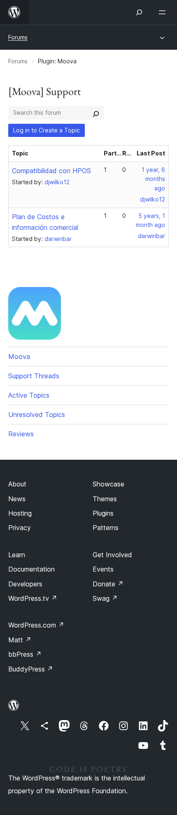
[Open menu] (164, 12)
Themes (105, 499)
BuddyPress (30, 669)
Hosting (20, 513)
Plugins (103, 513)
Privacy (19, 527)
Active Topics (28, 395)
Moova (19, 356)
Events (103, 569)
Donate (108, 584)
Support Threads (33, 376)
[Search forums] (96, 112)
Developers (25, 584)
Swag (105, 598)
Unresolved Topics (36, 414)
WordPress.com (36, 625)
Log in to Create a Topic (46, 130)
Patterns (106, 527)
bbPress (25, 654)
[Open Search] (139, 12)
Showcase (108, 484)
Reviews (21, 434)
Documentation (31, 569)
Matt (19, 640)
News (17, 499)
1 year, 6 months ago (153, 179)
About (17, 484)
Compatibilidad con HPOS (51, 171)
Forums (18, 37)
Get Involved (112, 555)
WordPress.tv (32, 598)
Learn (16, 555)
